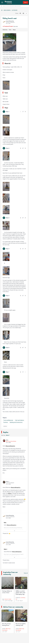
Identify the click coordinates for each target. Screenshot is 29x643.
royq (3, 599)
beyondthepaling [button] (10, 21)
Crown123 (18, 597)
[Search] (1, 6)
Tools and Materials (8, 420)
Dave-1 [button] (7, 481)
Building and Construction (16, 422)
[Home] (1, 10)
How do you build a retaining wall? (21, 624)
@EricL (10, 493)
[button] (4, 21)
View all (26, 573)
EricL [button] (7, 440)
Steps (14, 29)
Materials (5, 29)
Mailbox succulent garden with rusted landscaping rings (20, 592)
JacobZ (3, 628)
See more (15, 26)
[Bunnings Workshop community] (8, 2)
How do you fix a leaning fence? (6, 624)
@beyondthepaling (10, 446)
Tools (10, 29)
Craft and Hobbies (19, 420)
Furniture (5, 422)
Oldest (7, 435)
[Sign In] (25, 2)
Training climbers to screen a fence (7, 591)
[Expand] (14, 531)
